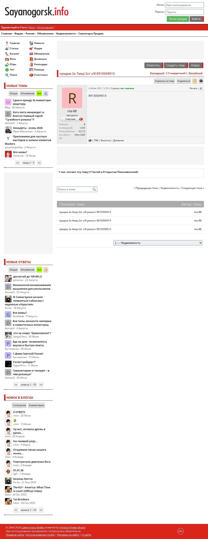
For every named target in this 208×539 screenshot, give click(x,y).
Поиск (13, 75)
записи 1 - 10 (28, 510)
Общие (13, 93)
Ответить (153, 65)
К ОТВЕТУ (19, 412)
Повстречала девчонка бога (32, 461)
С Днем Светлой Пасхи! (28, 353)
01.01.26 (18, 470)
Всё (39, 93)
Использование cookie (40, 535)
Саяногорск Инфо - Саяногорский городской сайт (36, 12)
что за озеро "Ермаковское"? (32, 333)
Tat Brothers (21, 499)
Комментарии (36, 405)
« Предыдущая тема (146, 188)
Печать (193, 88)
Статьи (14, 48)
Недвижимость (66, 33)
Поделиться (183, 80)
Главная (6, 33)
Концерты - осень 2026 (27, 128)
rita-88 (72, 111)
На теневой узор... (25, 441)
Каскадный (157, 73)
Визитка (106, 140)
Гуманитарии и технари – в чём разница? (31, 372)
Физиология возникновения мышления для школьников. (32, 286)
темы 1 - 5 (28, 162)
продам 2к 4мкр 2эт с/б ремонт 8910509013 (85, 212)
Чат (12, 69)
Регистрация (178, 19)
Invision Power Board (72, 527)
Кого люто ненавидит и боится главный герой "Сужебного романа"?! (24, 115)
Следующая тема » (192, 188)
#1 (201, 88)
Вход (32, 27)
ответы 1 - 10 (28, 384)
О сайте (86, 535)
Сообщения (19, 405)
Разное (30, 33)
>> (39, 162)
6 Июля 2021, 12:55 (98, 88)
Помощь (39, 69)
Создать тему (175, 65)
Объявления (45, 33)
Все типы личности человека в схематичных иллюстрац (32, 322)
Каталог (14, 53)
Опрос (195, 65)
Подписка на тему (164, 80)
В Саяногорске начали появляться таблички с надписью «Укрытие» (24, 300)
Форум (18, 33)
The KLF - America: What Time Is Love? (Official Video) (31, 489)
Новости (39, 43)
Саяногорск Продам (90, 33)
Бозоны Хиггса (23, 479)
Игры (13, 64)
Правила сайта (15, 535)
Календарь (40, 64)
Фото (13, 59)
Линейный (195, 73)
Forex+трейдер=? (24, 362)
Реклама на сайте (68, 535)
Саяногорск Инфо (32, 527)
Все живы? (20, 152)
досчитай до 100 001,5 (27, 276)
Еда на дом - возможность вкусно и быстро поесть (30, 343)
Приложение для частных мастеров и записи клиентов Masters (28, 140)
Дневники (40, 59)
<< (17, 162)
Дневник (118, 140)
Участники (41, 75)
